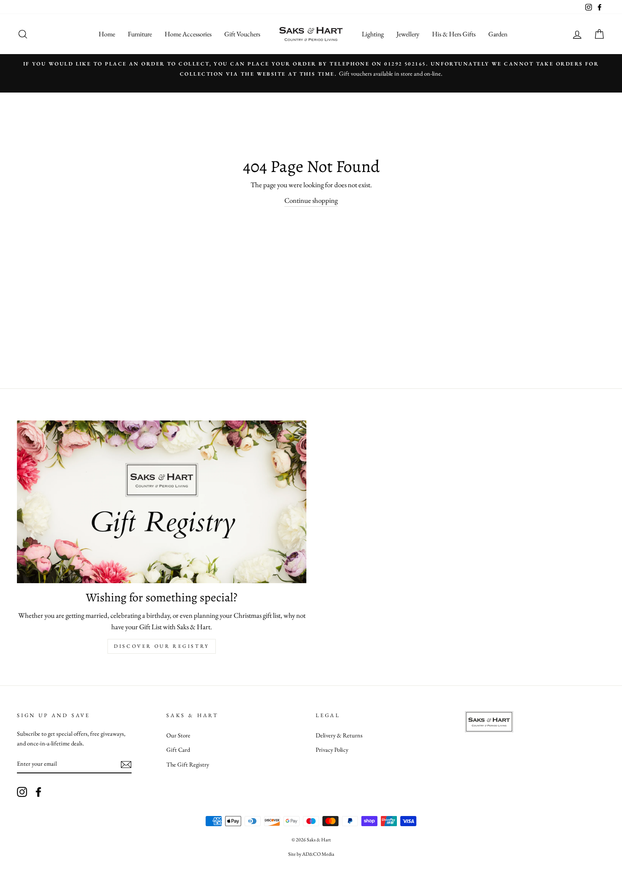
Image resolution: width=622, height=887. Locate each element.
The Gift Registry (187, 764)
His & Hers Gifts (454, 34)
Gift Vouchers (242, 34)
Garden (497, 34)
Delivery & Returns (339, 735)
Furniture (140, 34)
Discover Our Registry (161, 646)
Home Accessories (188, 34)
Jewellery (407, 34)
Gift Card (178, 749)
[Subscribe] (126, 764)
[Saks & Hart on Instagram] (22, 791)
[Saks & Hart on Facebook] (38, 791)
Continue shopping (311, 200)
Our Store (178, 735)
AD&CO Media (318, 854)
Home (107, 34)
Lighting (373, 34)
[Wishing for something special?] (161, 501)
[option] (317, 73)
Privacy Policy (332, 749)
